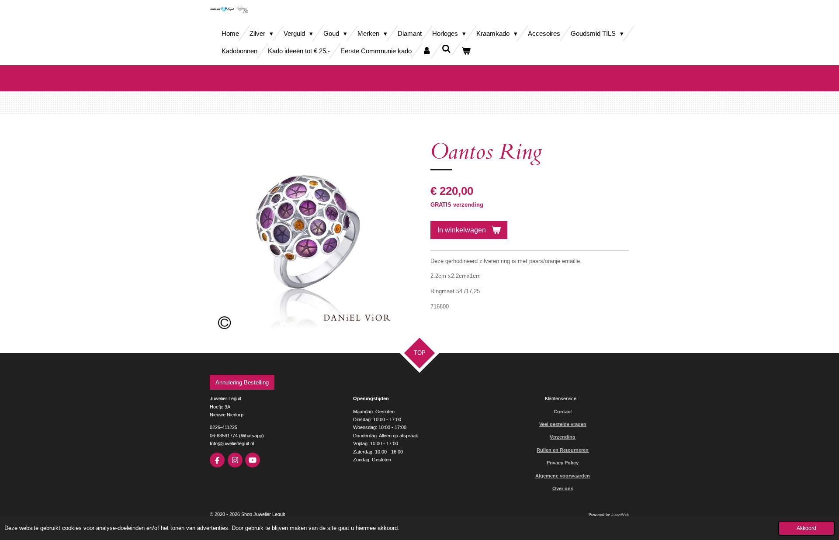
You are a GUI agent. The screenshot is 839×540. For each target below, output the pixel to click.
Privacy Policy (563, 462)
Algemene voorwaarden (562, 475)
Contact (563, 411)
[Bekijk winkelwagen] (466, 51)
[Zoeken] (446, 49)
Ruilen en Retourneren (563, 450)
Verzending (563, 437)
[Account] (427, 51)
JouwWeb (620, 514)
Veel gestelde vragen (562, 424)
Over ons (562, 488)
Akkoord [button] (806, 528)
